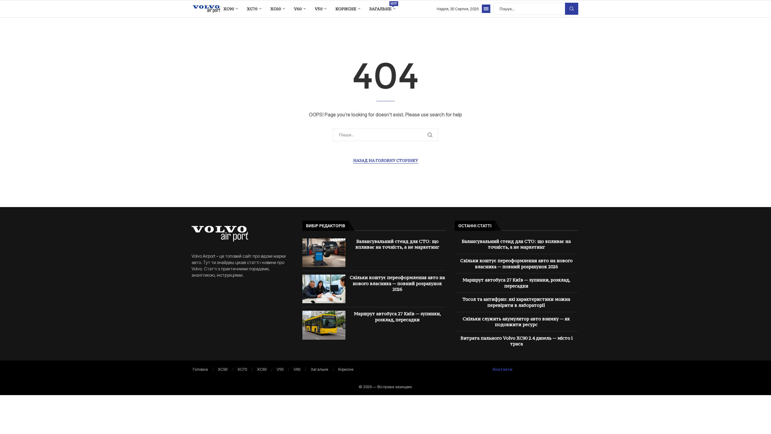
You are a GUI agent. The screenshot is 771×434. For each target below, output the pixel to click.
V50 (319, 8)
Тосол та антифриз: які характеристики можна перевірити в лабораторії (516, 302)
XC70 (252, 8)
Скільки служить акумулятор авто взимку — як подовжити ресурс (516, 322)
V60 (298, 8)
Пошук (571, 9)
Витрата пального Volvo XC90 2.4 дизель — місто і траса (516, 341)
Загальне (382, 6)
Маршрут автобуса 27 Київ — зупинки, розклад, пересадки (397, 316)
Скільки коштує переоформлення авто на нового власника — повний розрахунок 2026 (397, 283)
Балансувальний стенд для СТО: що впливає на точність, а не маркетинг (397, 244)
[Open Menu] (486, 9)
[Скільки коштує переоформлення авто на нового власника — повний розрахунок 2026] (323, 289)
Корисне (346, 8)
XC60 (275, 8)
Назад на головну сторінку (385, 160)
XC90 (228, 8)
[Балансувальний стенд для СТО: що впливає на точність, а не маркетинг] (323, 252)
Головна (200, 369)
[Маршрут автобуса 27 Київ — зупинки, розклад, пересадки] (323, 325)
